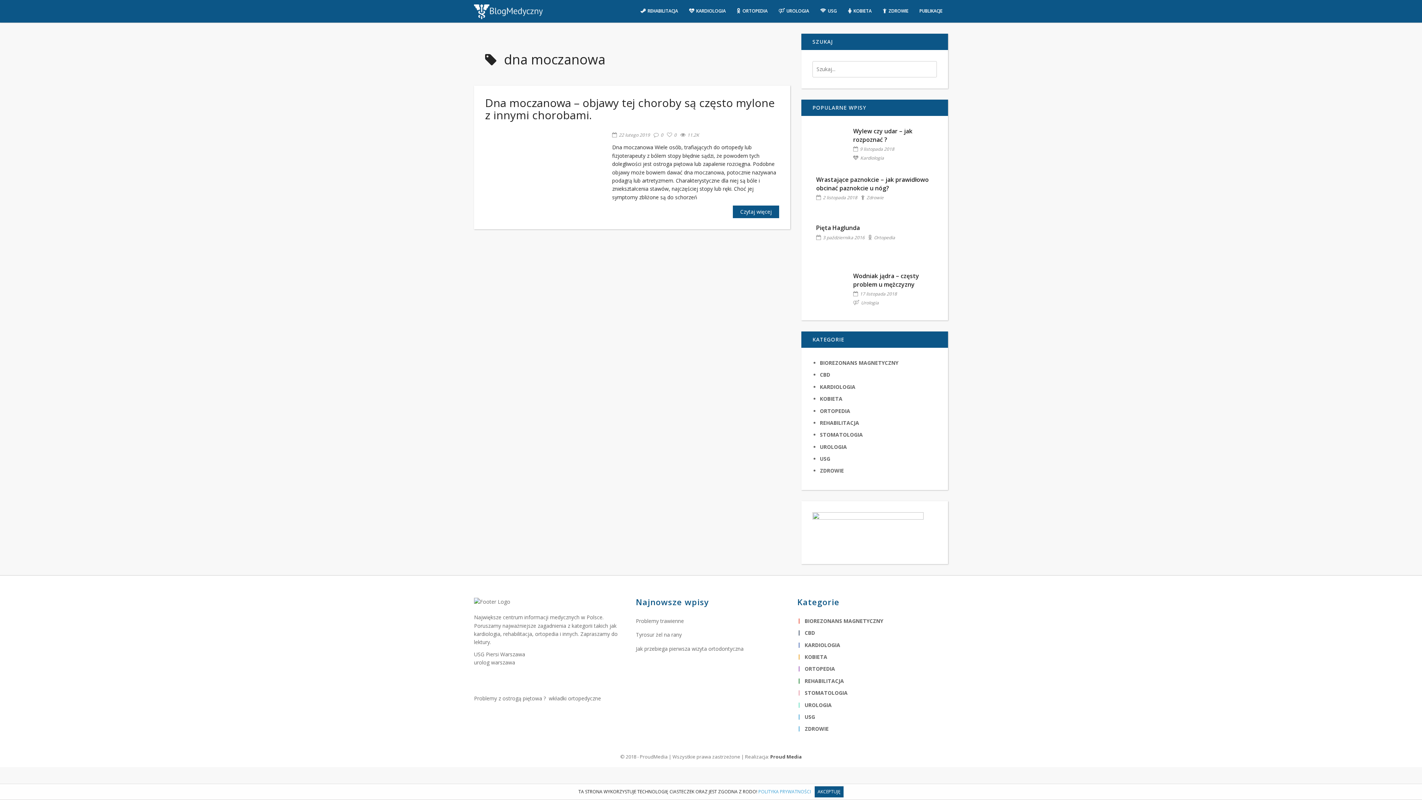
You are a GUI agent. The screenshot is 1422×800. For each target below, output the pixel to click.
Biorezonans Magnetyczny (859, 362)
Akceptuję (829, 792)
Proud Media (786, 756)
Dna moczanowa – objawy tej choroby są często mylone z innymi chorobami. (630, 109)
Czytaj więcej (756, 211)
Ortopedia (884, 237)
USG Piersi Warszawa (499, 654)
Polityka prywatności (784, 792)
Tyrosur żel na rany (659, 634)
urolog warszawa (494, 662)
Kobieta (831, 398)
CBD (825, 374)
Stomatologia (841, 434)
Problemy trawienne (660, 620)
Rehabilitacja (839, 422)
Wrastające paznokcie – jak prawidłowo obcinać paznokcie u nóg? (872, 184)
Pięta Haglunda (838, 228)
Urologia (870, 303)
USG (825, 458)
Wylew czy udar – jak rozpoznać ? (882, 135)
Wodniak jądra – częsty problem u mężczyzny (886, 280)
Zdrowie (875, 197)
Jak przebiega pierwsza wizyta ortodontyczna (690, 648)
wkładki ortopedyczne (575, 698)
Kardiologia (872, 158)
